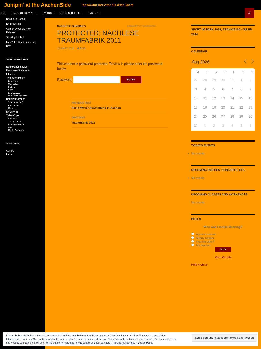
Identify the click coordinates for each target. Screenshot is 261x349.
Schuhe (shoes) (15, 102)
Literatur (10, 74)
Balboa (11, 87)
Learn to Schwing (23, 13)
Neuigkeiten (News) (17, 66)
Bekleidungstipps (15, 99)
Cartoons (12, 118)
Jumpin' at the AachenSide (37, 5)
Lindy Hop (13, 81)
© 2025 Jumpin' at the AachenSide (141, 26)
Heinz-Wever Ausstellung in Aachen (96, 105)
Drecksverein (13, 23)
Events (47, 13)
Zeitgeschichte (70, 13)
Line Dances (14, 93)
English (93, 13)
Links (9, 154)
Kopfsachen (14, 105)
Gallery (10, 150)
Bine (82, 48)
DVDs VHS (12, 111)
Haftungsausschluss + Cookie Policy (133, 342)
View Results (223, 257)
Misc (10, 127)
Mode (10, 108)
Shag (10, 90)
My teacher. (203, 245)
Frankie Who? (204, 241)
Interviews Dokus (16, 124)
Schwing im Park (15, 37)
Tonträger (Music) (15, 77)
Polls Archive (199, 264)
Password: (65, 79)
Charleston (13, 84)
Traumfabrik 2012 (83, 120)
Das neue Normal (16, 19)
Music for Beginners (17, 96)
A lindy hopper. (205, 238)
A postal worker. (205, 234)
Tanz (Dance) (14, 121)
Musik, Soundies (16, 130)
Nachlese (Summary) (71, 26)
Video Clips (12, 115)
